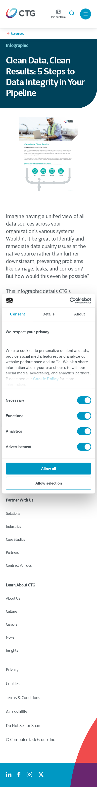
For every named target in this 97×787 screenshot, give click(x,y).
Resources (17, 33)
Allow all (48, 468)
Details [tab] (49, 314)
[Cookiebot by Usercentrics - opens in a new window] (69, 300)
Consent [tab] (17, 314)
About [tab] (79, 314)
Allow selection (48, 483)
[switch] (84, 416)
